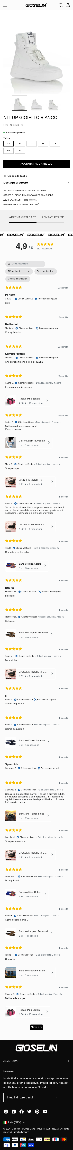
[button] (60, 5)
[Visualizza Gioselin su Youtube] (45, 1111)
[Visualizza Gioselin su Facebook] (21, 1111)
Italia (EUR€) (14, 1122)
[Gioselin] (36, 5)
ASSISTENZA (10, 1061)
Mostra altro (36, 1027)
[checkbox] (17, 279)
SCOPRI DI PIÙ (32, 205)
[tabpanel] (36, 647)
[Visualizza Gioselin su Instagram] (5, 1111)
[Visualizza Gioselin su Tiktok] (13, 1111)
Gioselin (16, 1129)
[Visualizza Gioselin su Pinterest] (37, 1111)
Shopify (25, 1132)
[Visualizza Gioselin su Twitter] (29, 1111)
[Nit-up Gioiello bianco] (19, 103)
